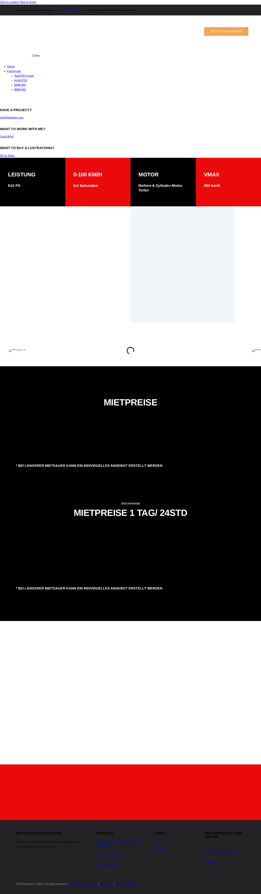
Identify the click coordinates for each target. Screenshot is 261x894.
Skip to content (9, 2)
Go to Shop (7, 155)
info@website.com (12, 117)
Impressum (106, 883)
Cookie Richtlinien (127, 883)
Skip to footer (28, 2)
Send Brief (6, 136)
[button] (12, 351)
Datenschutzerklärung (83, 883)
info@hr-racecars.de (108, 854)
